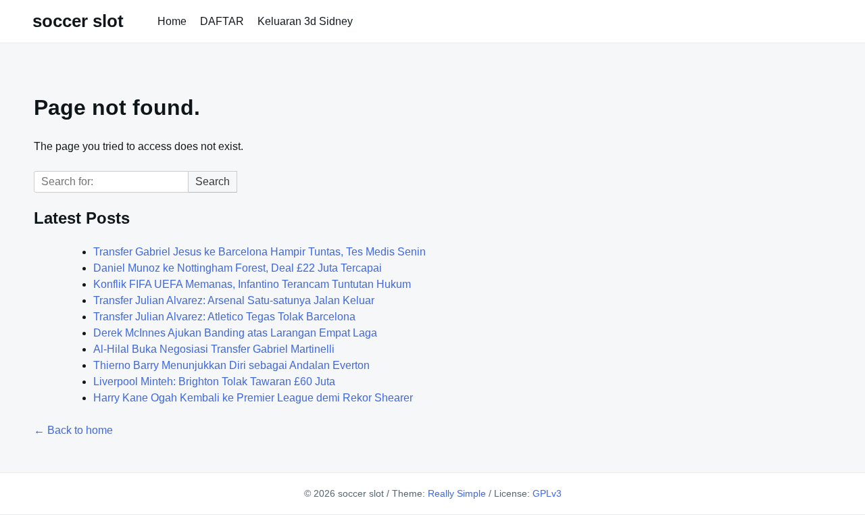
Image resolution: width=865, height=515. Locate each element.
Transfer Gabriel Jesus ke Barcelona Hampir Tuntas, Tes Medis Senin (259, 252)
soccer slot (78, 21)
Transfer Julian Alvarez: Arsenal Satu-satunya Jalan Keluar (233, 300)
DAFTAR (222, 21)
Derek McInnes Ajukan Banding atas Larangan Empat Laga (235, 333)
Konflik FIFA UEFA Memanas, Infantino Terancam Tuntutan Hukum (252, 284)
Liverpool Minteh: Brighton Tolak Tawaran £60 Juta (214, 381)
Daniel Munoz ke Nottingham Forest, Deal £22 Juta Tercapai (237, 268)
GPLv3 (547, 493)
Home (172, 21)
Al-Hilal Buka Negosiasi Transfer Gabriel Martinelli (214, 349)
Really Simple (457, 493)
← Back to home (73, 430)
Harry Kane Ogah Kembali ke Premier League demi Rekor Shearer (253, 397)
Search (212, 181)
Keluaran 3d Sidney (305, 21)
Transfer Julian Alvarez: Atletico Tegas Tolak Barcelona (224, 316)
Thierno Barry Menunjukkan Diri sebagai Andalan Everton (231, 365)
